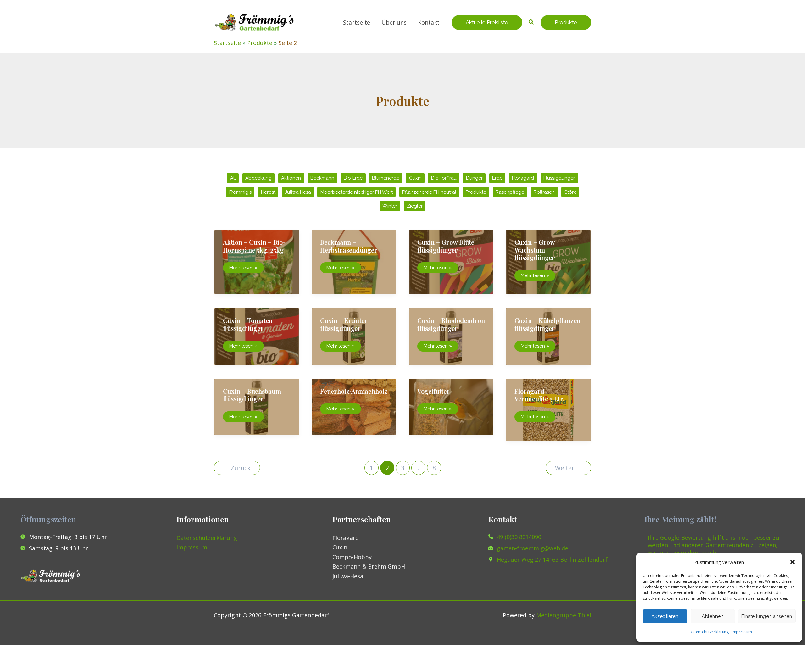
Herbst (268, 192)
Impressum (742, 632)
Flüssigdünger (559, 178)
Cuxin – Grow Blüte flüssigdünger (445, 246)
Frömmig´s (240, 192)
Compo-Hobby (352, 557)
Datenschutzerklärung (709, 632)
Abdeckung (258, 178)
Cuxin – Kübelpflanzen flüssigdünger (547, 324)
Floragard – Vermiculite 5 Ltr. (539, 395)
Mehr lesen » (243, 268)
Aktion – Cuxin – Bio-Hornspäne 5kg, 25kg (254, 246)
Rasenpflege (510, 192)
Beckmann (322, 178)
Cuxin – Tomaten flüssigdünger (248, 324)
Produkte (476, 192)
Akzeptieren (665, 616)
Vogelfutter (433, 391)
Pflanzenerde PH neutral (429, 192)
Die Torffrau (444, 178)
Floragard (523, 178)
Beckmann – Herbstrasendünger (348, 246)
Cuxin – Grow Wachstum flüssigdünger (534, 250)
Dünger (474, 178)
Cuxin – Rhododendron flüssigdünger (451, 324)
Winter (389, 206)
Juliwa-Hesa (347, 576)
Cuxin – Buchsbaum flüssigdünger (252, 395)
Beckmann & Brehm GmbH (368, 566)
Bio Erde (353, 178)
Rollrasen (544, 192)
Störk (570, 192)
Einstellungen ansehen (766, 616)
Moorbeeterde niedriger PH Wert (356, 192)
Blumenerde (385, 178)
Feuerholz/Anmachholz (353, 391)
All (233, 178)
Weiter (568, 468)
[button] (792, 562)
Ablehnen (713, 616)
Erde (497, 178)
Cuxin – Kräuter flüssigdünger (344, 324)
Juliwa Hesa (298, 192)
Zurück (237, 468)
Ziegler (415, 206)
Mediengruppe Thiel (563, 615)
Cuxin (415, 178)
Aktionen (291, 178)
